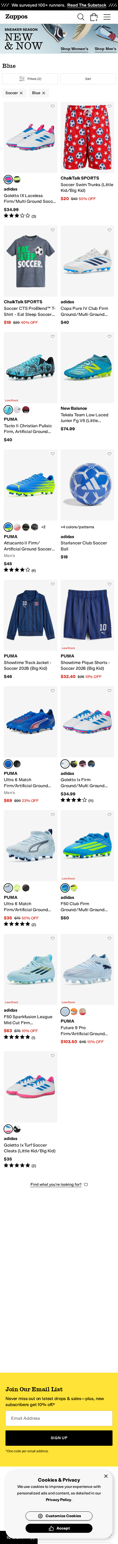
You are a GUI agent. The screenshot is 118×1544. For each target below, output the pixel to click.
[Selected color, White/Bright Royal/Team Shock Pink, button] (8, 179)
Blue (36, 93)
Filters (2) (34, 79)
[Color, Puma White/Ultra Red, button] (17, 527)
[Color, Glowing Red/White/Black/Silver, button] (73, 1011)
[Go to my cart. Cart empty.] (93, 16)
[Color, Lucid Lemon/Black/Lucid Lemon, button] (73, 764)
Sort (88, 79)
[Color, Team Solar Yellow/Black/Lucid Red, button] (73, 888)
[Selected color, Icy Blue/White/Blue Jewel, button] (8, 888)
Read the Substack (86, 5)
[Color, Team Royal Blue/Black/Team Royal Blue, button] (91, 764)
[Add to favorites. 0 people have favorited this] (52, 106)
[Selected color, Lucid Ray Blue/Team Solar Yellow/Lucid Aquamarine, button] (65, 888)
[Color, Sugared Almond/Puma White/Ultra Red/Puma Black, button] (82, 1011)
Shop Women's (74, 49)
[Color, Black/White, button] (34, 527)
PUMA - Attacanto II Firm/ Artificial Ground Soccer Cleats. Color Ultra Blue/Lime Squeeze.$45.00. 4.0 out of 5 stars (30, 511)
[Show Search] (80, 16)
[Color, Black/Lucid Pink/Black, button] (82, 764)
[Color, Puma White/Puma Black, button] (17, 409)
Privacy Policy (58, 1499)
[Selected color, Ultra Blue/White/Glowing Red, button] (8, 764)
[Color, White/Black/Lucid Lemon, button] (17, 179)
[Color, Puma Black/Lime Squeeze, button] (25, 527)
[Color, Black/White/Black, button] (17, 1129)
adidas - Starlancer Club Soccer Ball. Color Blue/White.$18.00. (87, 511)
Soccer (11, 93)
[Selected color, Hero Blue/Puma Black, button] (8, 409)
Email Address (25, 1418)
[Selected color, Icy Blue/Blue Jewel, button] (65, 1011)
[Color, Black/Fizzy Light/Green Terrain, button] (17, 764)
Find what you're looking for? (56, 1184)
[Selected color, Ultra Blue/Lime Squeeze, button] (8, 527)
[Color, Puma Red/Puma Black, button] (25, 409)
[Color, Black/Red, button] (25, 888)
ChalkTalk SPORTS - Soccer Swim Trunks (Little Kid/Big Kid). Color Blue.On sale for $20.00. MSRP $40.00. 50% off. (87, 160)
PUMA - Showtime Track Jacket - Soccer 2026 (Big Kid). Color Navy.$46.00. (30, 630)
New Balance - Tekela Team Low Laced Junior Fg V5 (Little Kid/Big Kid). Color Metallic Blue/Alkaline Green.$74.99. (87, 387)
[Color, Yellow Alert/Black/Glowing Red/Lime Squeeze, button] (17, 888)
